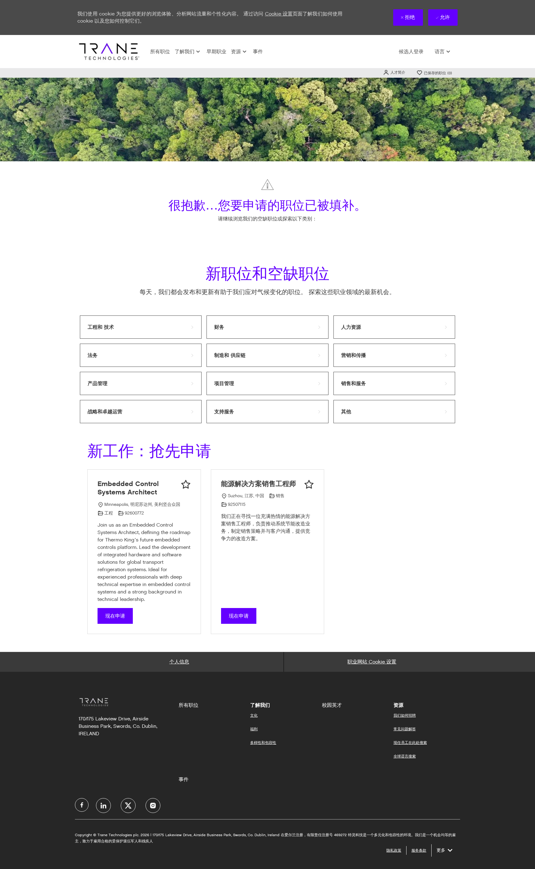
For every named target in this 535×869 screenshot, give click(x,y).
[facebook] (82, 805)
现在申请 (115, 616)
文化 (254, 715)
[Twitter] (128, 805)
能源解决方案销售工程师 (258, 484)
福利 (254, 729)
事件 (258, 51)
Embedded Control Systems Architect (128, 488)
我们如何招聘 (405, 715)
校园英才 (332, 705)
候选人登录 (411, 51)
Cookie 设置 (279, 14)
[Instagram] (153, 805)
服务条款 (418, 850)
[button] (394, 72)
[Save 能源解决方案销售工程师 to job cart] (309, 484)
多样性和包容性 (263, 742)
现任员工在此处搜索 (410, 742)
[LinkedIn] (103, 805)
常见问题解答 (405, 729)
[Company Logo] (108, 51)
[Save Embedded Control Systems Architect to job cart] (186, 484)
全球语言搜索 (405, 756)
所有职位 (160, 51)
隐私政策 (393, 850)
